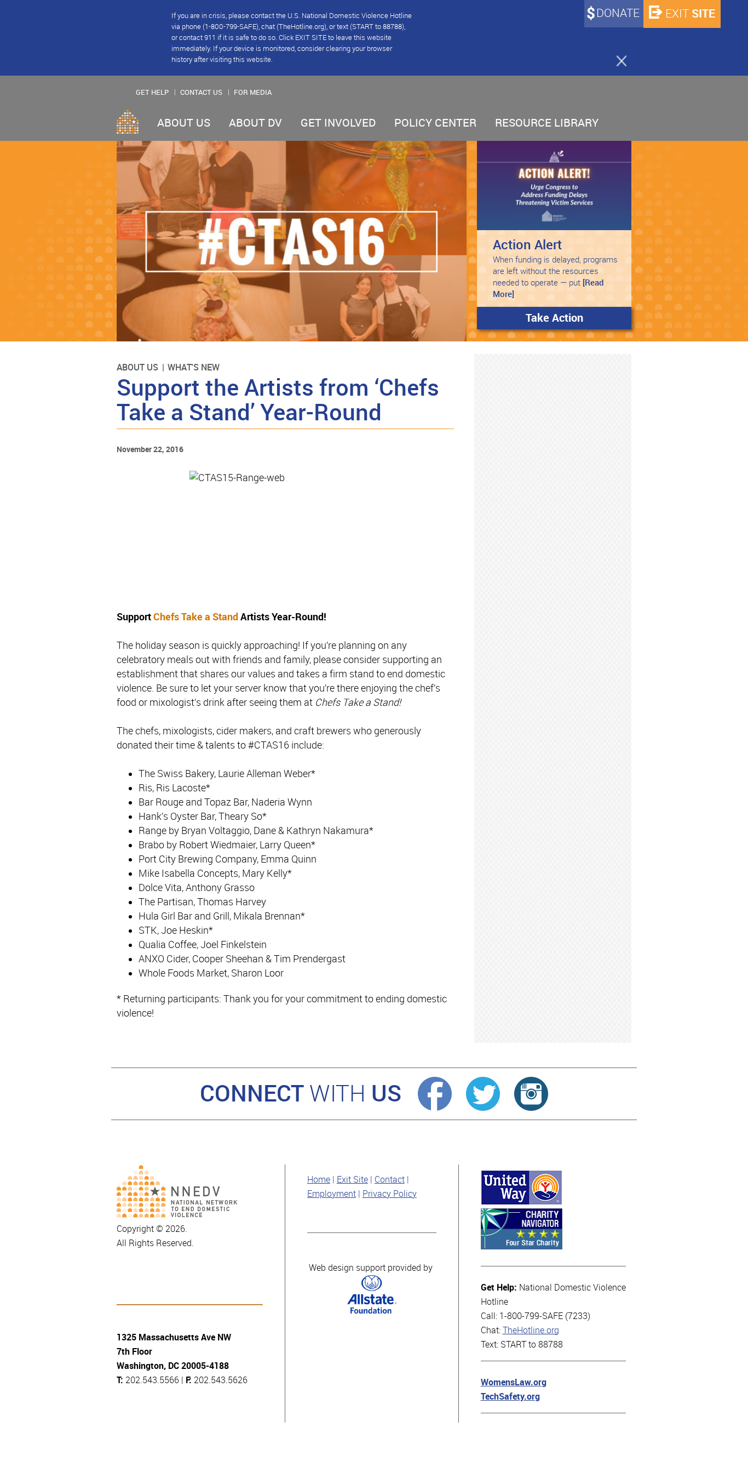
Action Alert (527, 245)
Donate (618, 13)
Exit (690, 13)
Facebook (435, 1094)
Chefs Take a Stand (195, 617)
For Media (253, 92)
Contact (390, 1179)
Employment (331, 1194)
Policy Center (435, 122)
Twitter (483, 1094)
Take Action (554, 317)
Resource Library (547, 122)
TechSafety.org (510, 1396)
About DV (255, 122)
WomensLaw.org (513, 1382)
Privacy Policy (390, 1194)
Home (128, 122)
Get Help (152, 92)
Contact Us (201, 92)
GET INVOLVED (338, 122)
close (616, 60)
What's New (194, 367)
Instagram (531, 1094)
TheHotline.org (531, 1330)
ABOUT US (183, 122)
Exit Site (352, 1179)
